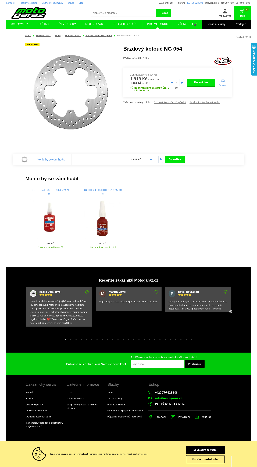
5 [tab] (86, 338)
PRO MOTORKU (43, 35)
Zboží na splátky (34, 404)
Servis (110, 392)
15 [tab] (138, 338)
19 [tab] (159, 338)
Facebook (160, 417)
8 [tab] (101, 338)
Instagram (183, 417)
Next (231, 311)
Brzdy (57, 35)
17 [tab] (148, 338)
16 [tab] (143, 338)
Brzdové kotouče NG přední (98, 35)
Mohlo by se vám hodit (51, 159)
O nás (71, 2)
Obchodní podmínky (52, 2)
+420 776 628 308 (194, 2)
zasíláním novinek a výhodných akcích (177, 357)
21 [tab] (169, 338)
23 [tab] (180, 338)
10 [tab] (112, 338)
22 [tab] (175, 338)
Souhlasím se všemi (205, 449)
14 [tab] (133, 338)
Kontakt (10, 2)
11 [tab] (117, 338)
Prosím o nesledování (205, 459)
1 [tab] (65, 338)
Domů (28, 35)
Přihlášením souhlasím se (164, 357)
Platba (29, 398)
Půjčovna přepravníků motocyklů (124, 416)
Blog (81, 2)
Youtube (206, 417)
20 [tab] (164, 338)
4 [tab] (80, 338)
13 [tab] (127, 338)
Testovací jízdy (114, 398)
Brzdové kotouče (73, 35)
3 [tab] (75, 338)
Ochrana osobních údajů (39, 416)
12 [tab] (122, 338)
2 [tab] (70, 338)
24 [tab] (185, 338)
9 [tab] (107, 338)
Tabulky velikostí (28, 2)
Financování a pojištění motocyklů (125, 410)
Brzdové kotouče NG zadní (205, 102)
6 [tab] (91, 338)
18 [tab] (154, 338)
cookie (144, 453)
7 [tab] (96, 338)
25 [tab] (190, 338)
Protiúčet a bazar (116, 404)
